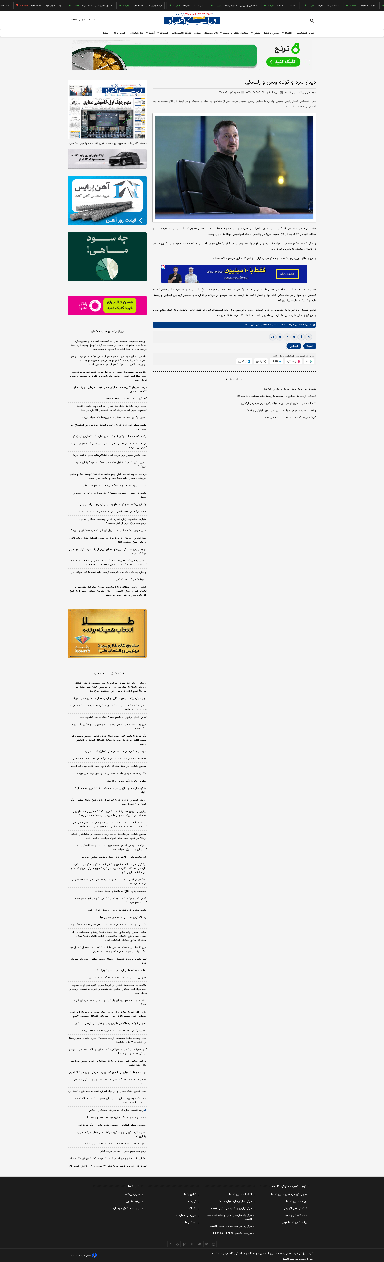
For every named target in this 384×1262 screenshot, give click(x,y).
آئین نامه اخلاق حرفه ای (126, 1208)
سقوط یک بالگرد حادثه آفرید (131, 580)
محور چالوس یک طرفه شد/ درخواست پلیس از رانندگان (115, 1144)
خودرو (198, 33)
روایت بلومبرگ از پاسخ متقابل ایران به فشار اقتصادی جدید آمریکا (110, 698)
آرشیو (151, 33)
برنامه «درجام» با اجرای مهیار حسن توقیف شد (121, 970)
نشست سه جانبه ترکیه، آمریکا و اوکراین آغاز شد (290, 389)
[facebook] (301, 337)
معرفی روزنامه (132, 1194)
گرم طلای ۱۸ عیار (121, 6)
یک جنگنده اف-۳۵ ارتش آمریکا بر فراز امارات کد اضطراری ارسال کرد (109, 436)
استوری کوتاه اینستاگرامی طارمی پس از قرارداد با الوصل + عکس (111, 1023)
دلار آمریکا (166, 6)
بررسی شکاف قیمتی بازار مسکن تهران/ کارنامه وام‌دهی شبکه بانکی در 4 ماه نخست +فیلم (107, 708)
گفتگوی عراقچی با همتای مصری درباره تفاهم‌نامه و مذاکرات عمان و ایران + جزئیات (109, 882)
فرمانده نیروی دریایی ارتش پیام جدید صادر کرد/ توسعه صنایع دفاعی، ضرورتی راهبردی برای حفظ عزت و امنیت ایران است (108, 476)
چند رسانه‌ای (136, 33)
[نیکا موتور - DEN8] (107, 159)
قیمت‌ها (163, 33)
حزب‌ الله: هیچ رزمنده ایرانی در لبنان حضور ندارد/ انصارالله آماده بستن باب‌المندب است (111, 1101)
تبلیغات (192, 1201)
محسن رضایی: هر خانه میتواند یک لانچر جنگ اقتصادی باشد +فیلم (109, 766)
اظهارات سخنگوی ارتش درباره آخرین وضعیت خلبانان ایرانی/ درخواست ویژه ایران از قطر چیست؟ (113, 521)
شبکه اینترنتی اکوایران (295, 1208)
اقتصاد (288, 33)
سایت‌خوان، (300, 325)
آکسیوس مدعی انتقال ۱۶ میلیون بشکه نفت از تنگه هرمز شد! (112, 1125)
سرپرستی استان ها (186, 1215)
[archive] (170, 1244)
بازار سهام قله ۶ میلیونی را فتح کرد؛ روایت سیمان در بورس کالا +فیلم (108, 1072)
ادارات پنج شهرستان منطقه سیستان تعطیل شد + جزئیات (115, 751)
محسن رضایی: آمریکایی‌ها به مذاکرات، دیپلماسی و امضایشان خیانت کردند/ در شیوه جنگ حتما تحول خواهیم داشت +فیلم (108, 563)
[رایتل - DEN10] (107, 305)
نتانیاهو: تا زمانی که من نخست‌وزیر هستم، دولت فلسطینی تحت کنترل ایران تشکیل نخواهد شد (110, 848)
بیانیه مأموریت (132, 1201)
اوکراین (294, 346)
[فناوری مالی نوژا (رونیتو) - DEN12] (107, 633)
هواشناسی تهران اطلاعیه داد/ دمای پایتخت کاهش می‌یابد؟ (114, 857)
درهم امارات (300, 6)
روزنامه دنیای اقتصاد (296, 1201)
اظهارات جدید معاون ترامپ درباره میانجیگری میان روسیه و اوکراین (278, 403)
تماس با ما (190, 1194)
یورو (340, 6)
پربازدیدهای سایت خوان (107, 331)
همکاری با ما (189, 1222)
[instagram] (214, 1244)
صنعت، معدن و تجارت (235, 33)
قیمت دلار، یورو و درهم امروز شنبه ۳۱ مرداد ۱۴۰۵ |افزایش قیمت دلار (107, 1166)
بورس (256, 33)
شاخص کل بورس (216, 6)
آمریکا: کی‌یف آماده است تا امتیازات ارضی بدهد (289, 418)
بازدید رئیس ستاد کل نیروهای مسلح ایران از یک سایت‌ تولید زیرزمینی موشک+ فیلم (107, 551)
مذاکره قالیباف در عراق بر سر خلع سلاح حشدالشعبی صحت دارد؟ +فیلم (111, 790)
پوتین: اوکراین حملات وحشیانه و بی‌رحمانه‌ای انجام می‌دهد (113, 418)
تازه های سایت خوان (107, 673)
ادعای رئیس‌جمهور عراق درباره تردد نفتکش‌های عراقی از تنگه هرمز (110, 455)
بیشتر (104, 33)
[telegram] (280, 337)
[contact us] (178, 1244)
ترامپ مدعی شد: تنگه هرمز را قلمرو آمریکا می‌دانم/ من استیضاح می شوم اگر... (108, 427)
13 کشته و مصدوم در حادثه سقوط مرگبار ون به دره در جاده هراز (110, 759)
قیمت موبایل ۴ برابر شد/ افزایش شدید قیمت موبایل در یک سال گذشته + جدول (110, 389)
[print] (272, 337)
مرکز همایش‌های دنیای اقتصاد (235, 1201)
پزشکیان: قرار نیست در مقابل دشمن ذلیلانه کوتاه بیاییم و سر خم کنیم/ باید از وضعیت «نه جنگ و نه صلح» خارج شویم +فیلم (110, 825)
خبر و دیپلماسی (305, 33)
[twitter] (294, 337)
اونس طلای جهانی (20, 6)
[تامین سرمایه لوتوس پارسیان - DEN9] (107, 256)
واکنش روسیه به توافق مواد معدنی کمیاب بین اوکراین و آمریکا (281, 411)
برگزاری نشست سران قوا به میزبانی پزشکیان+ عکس (118, 1110)
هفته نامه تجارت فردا (296, 1215)
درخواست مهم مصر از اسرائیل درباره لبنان (123, 1151)
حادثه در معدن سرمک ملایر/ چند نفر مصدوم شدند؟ (117, 1118)
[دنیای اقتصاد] (192, 21)
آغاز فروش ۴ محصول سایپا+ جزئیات (126, 399)
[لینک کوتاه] (308, 337)
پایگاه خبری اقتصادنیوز (295, 1222)
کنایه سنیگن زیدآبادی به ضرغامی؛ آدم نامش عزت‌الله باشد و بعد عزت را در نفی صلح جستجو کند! (108, 540)
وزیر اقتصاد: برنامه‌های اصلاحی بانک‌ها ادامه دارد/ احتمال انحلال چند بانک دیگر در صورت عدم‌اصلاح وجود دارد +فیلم (108, 950)
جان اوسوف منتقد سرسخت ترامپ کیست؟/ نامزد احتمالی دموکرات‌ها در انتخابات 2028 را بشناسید (108, 1040)
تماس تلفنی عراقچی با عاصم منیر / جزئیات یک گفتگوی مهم (113, 717)
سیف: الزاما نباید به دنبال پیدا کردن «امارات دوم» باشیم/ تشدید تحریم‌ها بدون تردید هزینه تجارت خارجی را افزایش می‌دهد (112, 408)
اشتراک (192, 1208)
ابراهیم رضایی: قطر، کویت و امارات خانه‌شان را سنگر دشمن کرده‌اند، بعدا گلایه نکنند (109, 1063)
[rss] (192, 1244)
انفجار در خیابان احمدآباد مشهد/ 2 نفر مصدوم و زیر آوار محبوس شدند (110, 1082)
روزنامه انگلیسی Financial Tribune (232, 1233)
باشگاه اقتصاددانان (181, 33)
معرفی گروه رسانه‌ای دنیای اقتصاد (289, 1194)
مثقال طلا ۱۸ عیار (70, 6)
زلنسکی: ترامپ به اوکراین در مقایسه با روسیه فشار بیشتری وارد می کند (276, 396)
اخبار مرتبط (234, 379)
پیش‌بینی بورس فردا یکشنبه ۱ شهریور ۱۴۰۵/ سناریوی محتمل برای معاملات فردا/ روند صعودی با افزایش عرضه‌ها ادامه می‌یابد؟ (110, 813)
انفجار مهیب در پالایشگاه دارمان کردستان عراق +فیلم (117, 910)
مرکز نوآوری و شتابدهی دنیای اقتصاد (231, 1208)
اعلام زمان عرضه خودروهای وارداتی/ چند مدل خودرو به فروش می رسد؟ (109, 1003)
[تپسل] (163, 267)
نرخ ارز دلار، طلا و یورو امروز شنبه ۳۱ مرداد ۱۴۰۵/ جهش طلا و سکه (108, 1159)
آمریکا (309, 346)
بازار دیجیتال (211, 33)
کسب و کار (118, 33)
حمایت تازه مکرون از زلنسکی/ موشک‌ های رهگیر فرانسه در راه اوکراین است (112, 1134)
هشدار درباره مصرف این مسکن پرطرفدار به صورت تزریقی (114, 486)
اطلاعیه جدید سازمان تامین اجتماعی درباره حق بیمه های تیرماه (111, 774)
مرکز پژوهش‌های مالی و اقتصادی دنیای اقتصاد (229, 1217)
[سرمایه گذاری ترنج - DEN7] (192, 55)
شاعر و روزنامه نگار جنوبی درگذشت (127, 781)
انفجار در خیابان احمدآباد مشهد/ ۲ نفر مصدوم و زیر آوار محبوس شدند (109, 495)
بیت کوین (259, 6)
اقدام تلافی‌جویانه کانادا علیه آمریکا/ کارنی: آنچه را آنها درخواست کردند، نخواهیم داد (111, 901)
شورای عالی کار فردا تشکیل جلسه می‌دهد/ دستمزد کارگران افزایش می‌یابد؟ (110, 465)
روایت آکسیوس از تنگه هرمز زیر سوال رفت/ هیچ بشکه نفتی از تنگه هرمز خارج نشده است (108, 802)
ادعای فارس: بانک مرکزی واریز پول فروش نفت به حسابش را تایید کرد (107, 531)
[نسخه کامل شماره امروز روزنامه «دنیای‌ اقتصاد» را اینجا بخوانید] (107, 109)
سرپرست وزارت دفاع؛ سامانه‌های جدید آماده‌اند (121, 891)
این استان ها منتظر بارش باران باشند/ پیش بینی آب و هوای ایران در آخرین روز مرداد (108, 446)
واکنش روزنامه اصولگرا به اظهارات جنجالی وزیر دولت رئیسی (113, 504)
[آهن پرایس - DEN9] (107, 200)
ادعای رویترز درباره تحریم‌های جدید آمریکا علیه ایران (118, 978)
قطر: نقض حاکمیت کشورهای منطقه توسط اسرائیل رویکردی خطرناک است (109, 961)
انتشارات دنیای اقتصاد (240, 1194)
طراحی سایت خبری (83, 1255)
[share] (185, 1244)
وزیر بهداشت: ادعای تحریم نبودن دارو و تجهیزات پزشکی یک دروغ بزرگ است (109, 727)
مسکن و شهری (271, 33)
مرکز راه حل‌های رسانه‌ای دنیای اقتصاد (231, 1226)
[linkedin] (287, 337)
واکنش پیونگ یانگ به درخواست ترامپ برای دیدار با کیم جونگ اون (109, 572)
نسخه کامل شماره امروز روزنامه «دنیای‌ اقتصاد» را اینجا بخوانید (108, 143)
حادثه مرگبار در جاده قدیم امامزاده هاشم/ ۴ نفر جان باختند (113, 512)
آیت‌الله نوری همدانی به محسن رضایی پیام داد (120, 917)
